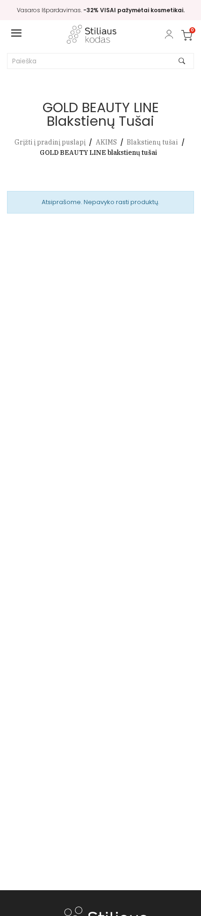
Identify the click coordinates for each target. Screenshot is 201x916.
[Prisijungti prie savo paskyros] (169, 34)
